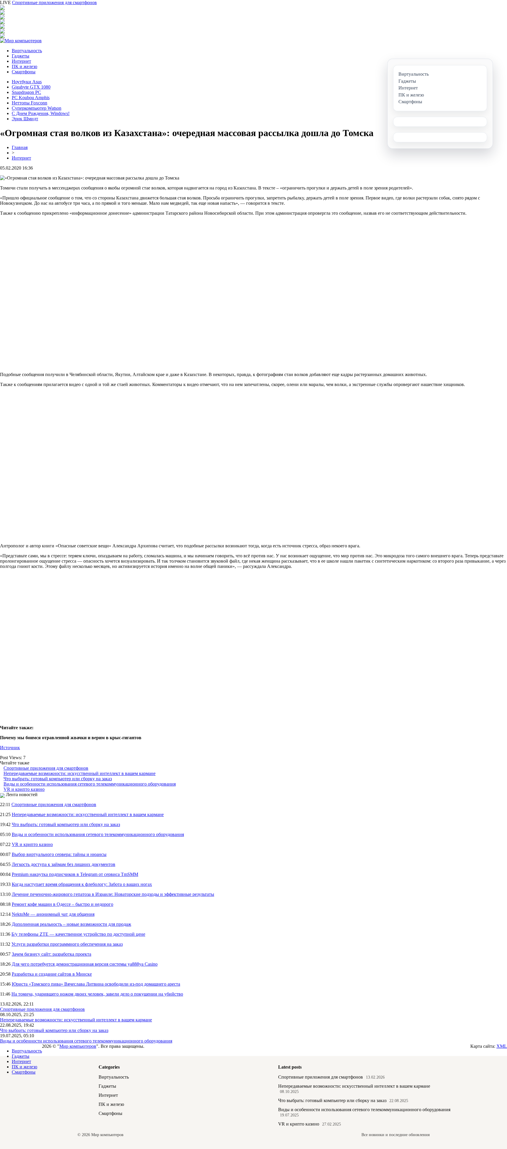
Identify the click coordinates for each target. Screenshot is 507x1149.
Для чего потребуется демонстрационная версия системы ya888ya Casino (85, 964)
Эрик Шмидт (25, 118)
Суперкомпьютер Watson (36, 108)
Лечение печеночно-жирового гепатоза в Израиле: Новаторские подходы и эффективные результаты (113, 894)
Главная (20, 147)
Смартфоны (24, 71)
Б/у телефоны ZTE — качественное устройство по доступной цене (78, 934)
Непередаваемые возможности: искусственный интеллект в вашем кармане (80, 773)
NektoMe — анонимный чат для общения (53, 914)
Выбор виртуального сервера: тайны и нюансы (59, 854)
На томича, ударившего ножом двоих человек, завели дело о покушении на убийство (97, 993)
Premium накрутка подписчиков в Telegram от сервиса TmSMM (75, 874)
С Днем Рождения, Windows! (41, 113)
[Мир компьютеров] (21, 40)
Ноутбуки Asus (27, 81)
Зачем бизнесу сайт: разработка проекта (51, 954)
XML (501, 1046)
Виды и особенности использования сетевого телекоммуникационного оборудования (90, 783)
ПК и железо (24, 66)
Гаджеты (20, 55)
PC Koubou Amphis (31, 97)
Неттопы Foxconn (29, 102)
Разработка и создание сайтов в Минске (52, 974)
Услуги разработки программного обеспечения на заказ (67, 944)
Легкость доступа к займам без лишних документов (63, 864)
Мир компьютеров (77, 1046)
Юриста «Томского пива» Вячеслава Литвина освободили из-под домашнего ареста (96, 984)
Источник (10, 747)
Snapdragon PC (26, 92)
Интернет (21, 61)
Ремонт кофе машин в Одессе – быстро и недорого (62, 904)
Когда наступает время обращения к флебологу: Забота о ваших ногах (82, 884)
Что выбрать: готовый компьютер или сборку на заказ (58, 778)
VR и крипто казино (24, 789)
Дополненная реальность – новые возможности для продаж (71, 924)
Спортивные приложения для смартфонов (54, 2)
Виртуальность (27, 50)
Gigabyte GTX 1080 (31, 86)
